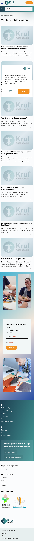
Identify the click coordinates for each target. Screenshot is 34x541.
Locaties (3, 480)
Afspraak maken (29, 2)
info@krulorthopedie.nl (14, 457)
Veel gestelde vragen (7, 411)
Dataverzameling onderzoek (10, 538)
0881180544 (11, 452)
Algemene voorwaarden (9, 530)
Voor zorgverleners (7, 469)
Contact (3, 413)
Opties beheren (10, 91)
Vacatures (4, 483)
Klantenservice (5, 419)
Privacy (4, 533)
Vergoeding (4, 416)
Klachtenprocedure (7, 421)
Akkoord (23, 91)
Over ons (4, 477)
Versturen (12, 347)
